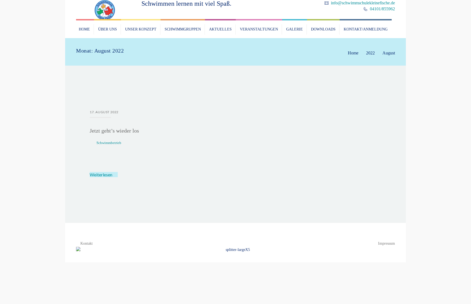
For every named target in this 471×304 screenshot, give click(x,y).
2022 (370, 53)
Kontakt (86, 243)
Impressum (386, 243)
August (388, 53)
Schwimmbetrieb (108, 143)
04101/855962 (382, 9)
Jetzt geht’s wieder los (114, 131)
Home (353, 53)
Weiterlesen (101, 174)
